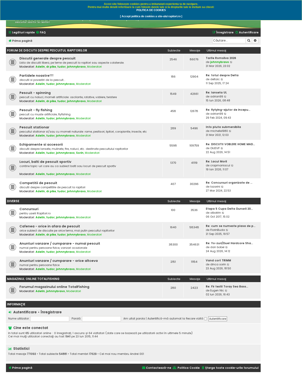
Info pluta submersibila (223, 127)
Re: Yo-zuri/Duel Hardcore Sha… (229, 243)
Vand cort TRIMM (218, 260)
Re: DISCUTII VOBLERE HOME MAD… (230, 144)
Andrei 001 (137, 354)
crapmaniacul (220, 165)
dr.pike (51, 66)
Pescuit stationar (34, 127)
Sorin (80, 153)
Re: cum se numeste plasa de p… (230, 226)
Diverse (13, 201)
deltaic (215, 79)
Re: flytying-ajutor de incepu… (228, 110)
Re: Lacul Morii (216, 161)
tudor (61, 66)
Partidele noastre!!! (36, 75)
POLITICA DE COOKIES (151, 10)
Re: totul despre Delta (222, 75)
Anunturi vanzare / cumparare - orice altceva (58, 261)
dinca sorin (218, 264)
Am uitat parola (134, 318)
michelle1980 (219, 131)
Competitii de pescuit (38, 183)
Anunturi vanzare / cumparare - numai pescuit (59, 243)
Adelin (40, 66)
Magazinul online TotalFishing (33, 279)
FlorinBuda (217, 230)
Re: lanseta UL (216, 92)
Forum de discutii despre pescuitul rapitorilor (47, 50)
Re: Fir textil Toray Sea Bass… (227, 286)
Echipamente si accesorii (41, 144)
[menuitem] (41, 33)
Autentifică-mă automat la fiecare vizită (175, 318)
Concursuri (28, 209)
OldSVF (215, 148)
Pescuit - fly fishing (35, 110)
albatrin (215, 213)
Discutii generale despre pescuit (47, 58)
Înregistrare (51, 312)
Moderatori (94, 66)
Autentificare (25, 312)
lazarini (215, 186)
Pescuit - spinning (35, 93)
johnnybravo (76, 66)
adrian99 (216, 96)
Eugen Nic (217, 290)
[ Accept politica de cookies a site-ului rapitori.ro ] (151, 16)
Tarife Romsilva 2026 (221, 58)
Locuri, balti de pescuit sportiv (45, 162)
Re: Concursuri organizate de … (229, 182)
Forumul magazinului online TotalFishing (54, 287)
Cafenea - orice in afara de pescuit (49, 226)
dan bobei (217, 247)
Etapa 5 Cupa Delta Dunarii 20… (229, 209)
